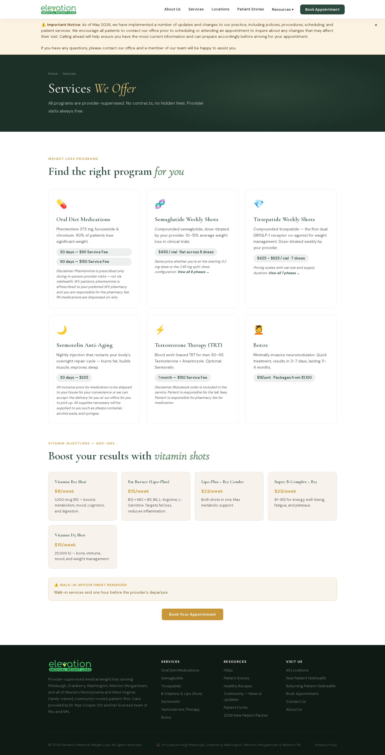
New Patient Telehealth (306, 678)
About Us (172, 9)
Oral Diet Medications (180, 670)
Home (52, 73)
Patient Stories (250, 9)
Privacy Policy (326, 745)
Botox (166, 717)
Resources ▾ (283, 9)
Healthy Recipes (238, 686)
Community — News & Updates (243, 696)
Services (196, 9)
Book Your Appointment (192, 614)
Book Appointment (322, 9)
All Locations (297, 670)
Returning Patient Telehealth (311, 686)
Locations (220, 9)
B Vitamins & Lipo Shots (181, 693)
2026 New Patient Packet (246, 715)
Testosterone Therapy (180, 709)
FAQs (228, 670)
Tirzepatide (171, 686)
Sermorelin (170, 701)
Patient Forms (236, 707)
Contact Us (296, 701)
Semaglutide (172, 678)
